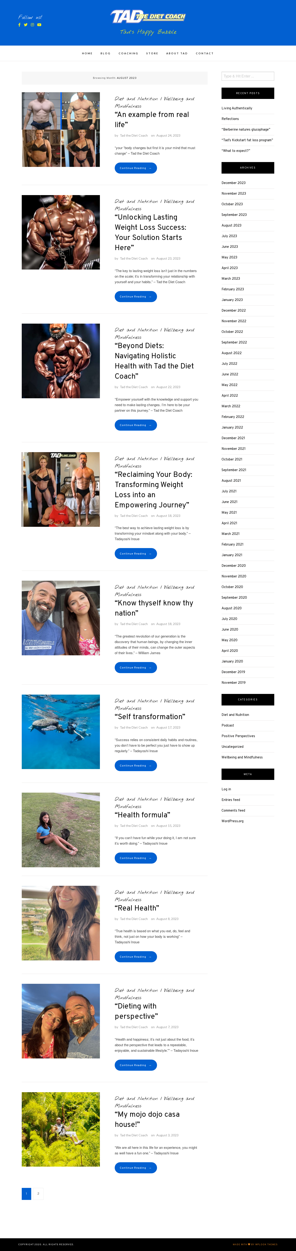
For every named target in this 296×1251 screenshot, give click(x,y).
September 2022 (234, 342)
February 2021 (233, 545)
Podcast (228, 726)
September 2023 (234, 215)
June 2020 (230, 630)
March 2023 (231, 279)
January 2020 (232, 661)
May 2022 (229, 385)
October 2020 (232, 587)
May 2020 (229, 640)
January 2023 (232, 300)
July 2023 (229, 236)
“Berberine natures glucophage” (246, 130)
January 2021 (232, 555)
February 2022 (233, 417)
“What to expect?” (236, 151)
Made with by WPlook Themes (255, 1244)
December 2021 (233, 438)
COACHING (129, 53)
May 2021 (229, 513)
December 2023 (234, 183)
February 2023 (233, 289)
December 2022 (234, 311)
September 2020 (234, 598)
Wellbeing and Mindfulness (242, 757)
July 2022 (229, 364)
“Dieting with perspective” (136, 1011)
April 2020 (230, 651)
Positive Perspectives (238, 736)
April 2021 (229, 523)
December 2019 (233, 672)
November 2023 (234, 194)
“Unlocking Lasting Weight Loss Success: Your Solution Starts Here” (150, 233)
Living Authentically (237, 108)
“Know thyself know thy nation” (154, 608)
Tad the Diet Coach (134, 135)
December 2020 (234, 566)
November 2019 (234, 683)
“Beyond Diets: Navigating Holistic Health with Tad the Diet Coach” (154, 361)
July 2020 (229, 619)
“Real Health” (137, 908)
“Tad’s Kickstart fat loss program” (247, 140)
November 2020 (234, 576)
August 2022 (232, 353)
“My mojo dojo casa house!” (147, 1120)
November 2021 (234, 449)
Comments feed (233, 811)
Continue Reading (136, 168)
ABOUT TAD (177, 53)
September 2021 (234, 470)
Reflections (230, 119)
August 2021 (231, 481)
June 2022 (230, 374)
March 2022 (231, 406)
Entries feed (231, 800)
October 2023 (232, 204)
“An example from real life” (152, 120)
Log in (226, 789)
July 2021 (229, 491)
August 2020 (232, 608)
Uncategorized (233, 747)
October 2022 (232, 332)
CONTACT (205, 53)
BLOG (106, 53)
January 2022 (232, 428)
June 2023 (230, 247)
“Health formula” (142, 815)
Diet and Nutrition (136, 99)
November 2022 (234, 321)
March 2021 (231, 534)
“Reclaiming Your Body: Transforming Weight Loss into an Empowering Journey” (153, 490)
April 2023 (230, 268)
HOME (87, 53)
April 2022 (230, 396)
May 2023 (229, 257)
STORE (152, 53)
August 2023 (231, 226)
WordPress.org (233, 821)
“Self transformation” (150, 717)
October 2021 (232, 459)
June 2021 (229, 502)
